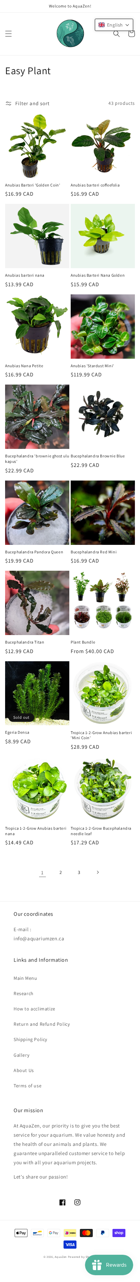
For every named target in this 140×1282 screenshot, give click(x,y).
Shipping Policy (30, 1039)
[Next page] (97, 872)
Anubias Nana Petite (24, 365)
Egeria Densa (17, 732)
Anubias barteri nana (25, 275)
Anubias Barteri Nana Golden (98, 275)
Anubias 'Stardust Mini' (92, 365)
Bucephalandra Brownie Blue (98, 455)
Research (24, 993)
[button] (8, 33)
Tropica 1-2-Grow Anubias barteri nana (35, 831)
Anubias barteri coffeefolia (95, 185)
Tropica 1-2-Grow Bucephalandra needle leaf (101, 831)
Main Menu (25, 978)
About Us (24, 1070)
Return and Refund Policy (42, 1024)
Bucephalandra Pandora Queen (34, 551)
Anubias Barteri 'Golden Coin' (32, 185)
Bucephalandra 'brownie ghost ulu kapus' (37, 458)
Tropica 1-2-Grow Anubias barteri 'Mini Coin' (101, 735)
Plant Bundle (83, 642)
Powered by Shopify (82, 1257)
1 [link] (42, 872)
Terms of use (27, 1086)
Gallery (21, 1055)
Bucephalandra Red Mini (94, 551)
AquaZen (61, 1257)
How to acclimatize (34, 1009)
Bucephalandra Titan (24, 642)
